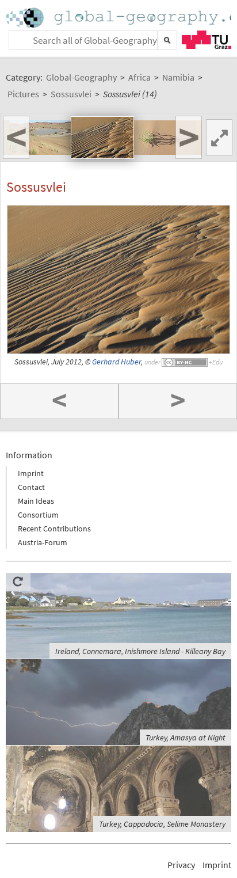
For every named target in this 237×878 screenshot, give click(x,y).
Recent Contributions (54, 528)
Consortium (38, 515)
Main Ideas (36, 501)
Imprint (31, 473)
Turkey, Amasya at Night (185, 737)
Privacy (181, 865)
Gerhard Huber (116, 362)
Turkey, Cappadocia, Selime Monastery (162, 824)
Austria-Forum (42, 542)
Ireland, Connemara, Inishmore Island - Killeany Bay (140, 651)
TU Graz (206, 40)
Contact (31, 487)
